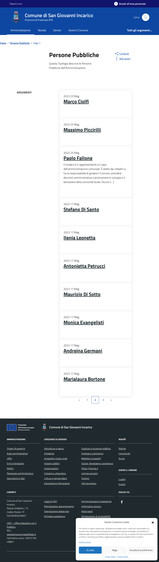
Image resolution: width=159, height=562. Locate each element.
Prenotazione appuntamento (59, 506)
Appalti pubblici (52, 463)
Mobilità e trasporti (91, 458)
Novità (42, 30)
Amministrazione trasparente (96, 501)
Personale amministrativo (20, 473)
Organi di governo (16, 448)
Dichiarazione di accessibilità (95, 516)
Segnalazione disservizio (56, 511)
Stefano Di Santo (81, 209)
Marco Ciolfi (76, 101)
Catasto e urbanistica (55, 473)
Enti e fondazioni (15, 463)
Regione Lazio (16, 3)
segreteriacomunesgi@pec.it (21, 534)
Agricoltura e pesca (54, 448)
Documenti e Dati (16, 478)
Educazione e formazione (57, 483)
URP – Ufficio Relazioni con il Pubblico (21, 525)
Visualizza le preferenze (141, 550)
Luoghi (122, 479)
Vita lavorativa (88, 483)
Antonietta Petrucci (84, 266)
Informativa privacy (91, 506)
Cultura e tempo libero (55, 478)
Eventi (122, 484)
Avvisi (122, 458)
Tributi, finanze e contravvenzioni (89, 471)
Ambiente (49, 453)
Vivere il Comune (78, 30)
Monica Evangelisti (84, 322)
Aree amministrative (17, 453)
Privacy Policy (110, 556)
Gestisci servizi (85, 542)
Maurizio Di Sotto (82, 294)
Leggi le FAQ (50, 501)
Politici (10, 468)
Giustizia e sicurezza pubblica (96, 448)
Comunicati (124, 453)
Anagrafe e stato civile (55, 458)
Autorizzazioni (51, 468)
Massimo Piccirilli (82, 130)
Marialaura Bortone (84, 379)
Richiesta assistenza (54, 516)
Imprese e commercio (92, 453)
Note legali (87, 511)
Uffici (9, 458)
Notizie (122, 448)
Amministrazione (21, 30)
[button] (152, 522)
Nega (114, 550)
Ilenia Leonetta (79, 238)
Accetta (90, 550)
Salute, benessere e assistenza (97, 463)
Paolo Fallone (78, 158)
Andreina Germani (83, 351)
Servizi (57, 30)
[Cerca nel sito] (145, 17)
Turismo (85, 478)
